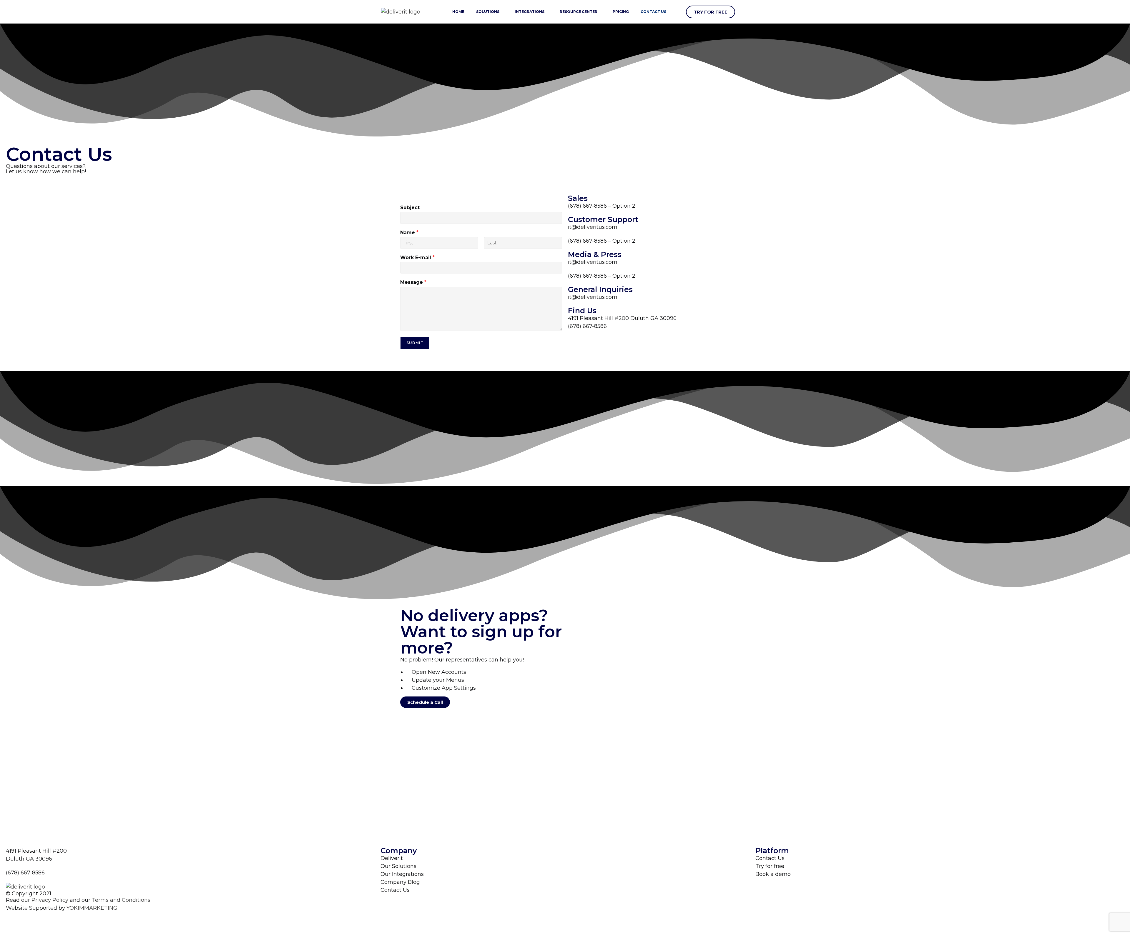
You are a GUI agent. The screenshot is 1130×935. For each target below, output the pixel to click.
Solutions (487, 11)
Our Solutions (398, 866)
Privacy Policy (49, 900)
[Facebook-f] (13, 919)
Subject (410, 207)
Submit (414, 343)
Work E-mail (417, 257)
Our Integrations (402, 874)
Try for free (769, 866)
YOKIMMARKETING (92, 908)
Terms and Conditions (121, 900)
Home (458, 11)
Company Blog (400, 882)
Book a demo (773, 874)
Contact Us (653, 11)
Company (398, 850)
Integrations (529, 11)
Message (413, 282)
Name (409, 232)
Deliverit (391, 858)
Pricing (621, 11)
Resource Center (578, 11)
